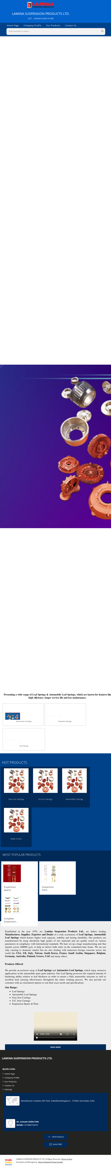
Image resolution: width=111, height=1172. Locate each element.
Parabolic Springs (64, 721)
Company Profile (32, 25)
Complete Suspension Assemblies (10, 920)
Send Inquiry (57, 1136)
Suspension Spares (10, 888)
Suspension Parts (48, 888)
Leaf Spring (23, 746)
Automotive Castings (24, 721)
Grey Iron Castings (16, 799)
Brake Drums (16, 838)
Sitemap (8, 1089)
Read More (55, 1047)
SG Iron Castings (45, 799)
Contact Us (70, 25)
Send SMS (57, 1144)
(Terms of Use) (66, 1159)
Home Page (13, 25)
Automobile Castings (74, 799)
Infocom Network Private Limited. (50, 1162)
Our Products (53, 25)
